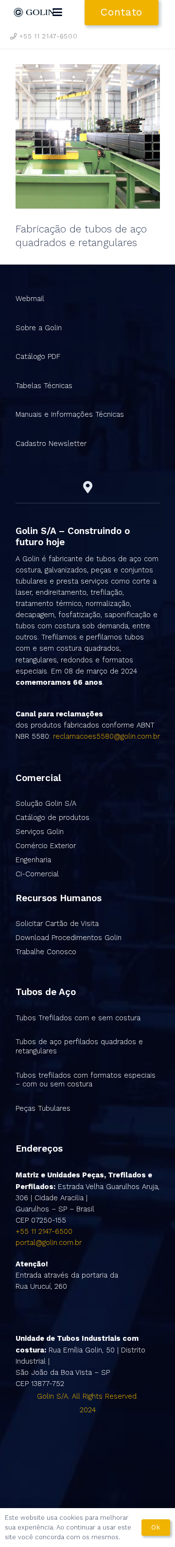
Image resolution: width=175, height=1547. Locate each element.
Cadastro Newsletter (51, 443)
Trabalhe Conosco (46, 951)
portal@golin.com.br (49, 1242)
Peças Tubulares (43, 1108)
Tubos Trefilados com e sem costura (78, 1018)
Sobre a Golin (39, 327)
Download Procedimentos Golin (69, 937)
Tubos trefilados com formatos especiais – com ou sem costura (86, 1079)
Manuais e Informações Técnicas (70, 414)
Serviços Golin (40, 831)
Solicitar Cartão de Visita (57, 923)
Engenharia (33, 859)
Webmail (30, 298)
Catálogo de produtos (52, 817)
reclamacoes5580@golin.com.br (106, 736)
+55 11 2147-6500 (44, 1231)
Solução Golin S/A (46, 803)
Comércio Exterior (46, 845)
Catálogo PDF (38, 356)
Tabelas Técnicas (44, 385)
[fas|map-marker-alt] (87, 487)
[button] (57, 12)
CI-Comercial (37, 874)
